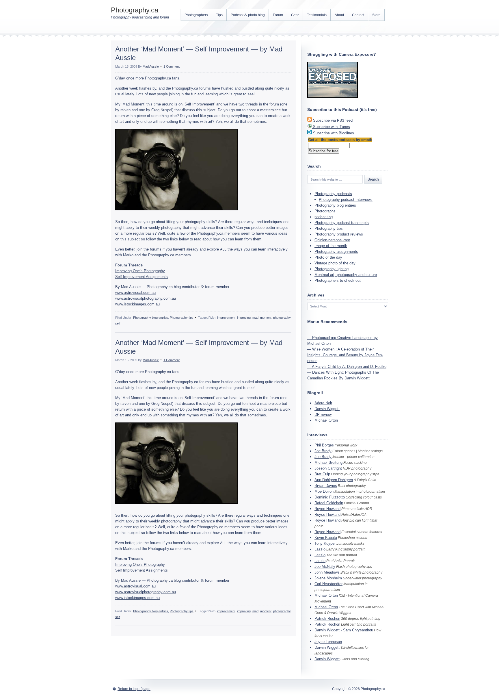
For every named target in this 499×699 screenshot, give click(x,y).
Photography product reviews (338, 234)
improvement (226, 317)
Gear (295, 15)
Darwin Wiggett (327, 409)
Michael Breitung (328, 462)
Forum (278, 15)
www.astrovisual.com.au (135, 292)
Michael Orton (326, 420)
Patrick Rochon (327, 618)
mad (255, 317)
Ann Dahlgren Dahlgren (333, 480)
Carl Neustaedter (328, 584)
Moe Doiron (324, 491)
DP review (323, 414)
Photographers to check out (337, 280)
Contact (358, 15)
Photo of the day (328, 257)
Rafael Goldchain (328, 503)
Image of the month (330, 246)
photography (282, 317)
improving (244, 317)
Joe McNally (324, 566)
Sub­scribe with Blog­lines (333, 133)
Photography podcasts (333, 194)
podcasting (323, 217)
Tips (219, 15)
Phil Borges (324, 445)
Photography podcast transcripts (341, 222)
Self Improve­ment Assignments (141, 277)
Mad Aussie (151, 66)
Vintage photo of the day (334, 263)
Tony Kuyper (325, 543)
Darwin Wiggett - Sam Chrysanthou (343, 630)
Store (376, 15)
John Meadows (327, 572)
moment (265, 317)
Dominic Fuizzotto (329, 497)
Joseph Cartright (328, 468)
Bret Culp (322, 474)
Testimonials (317, 15)
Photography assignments (336, 251)
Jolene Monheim (328, 578)
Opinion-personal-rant (332, 240)
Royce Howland (327, 509)
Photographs (325, 211)
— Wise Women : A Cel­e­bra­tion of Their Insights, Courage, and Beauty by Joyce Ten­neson (345, 355)
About (339, 15)
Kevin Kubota (325, 537)
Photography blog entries (150, 317)
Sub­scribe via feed (333, 120)
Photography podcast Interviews (346, 199)
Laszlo (319, 549)
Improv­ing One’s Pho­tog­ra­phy (140, 271)
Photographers (196, 15)
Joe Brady (323, 451)
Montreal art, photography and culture (345, 274)
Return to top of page (134, 689)
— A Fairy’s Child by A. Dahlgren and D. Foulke (346, 366)
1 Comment (171, 66)
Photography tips (181, 317)
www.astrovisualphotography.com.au (145, 298)
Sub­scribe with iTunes (331, 127)
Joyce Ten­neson (328, 641)
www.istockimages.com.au (137, 304)
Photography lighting (331, 269)
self (117, 323)
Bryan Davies (325, 485)
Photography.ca (134, 10)
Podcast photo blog (248, 15)
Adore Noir (323, 403)
